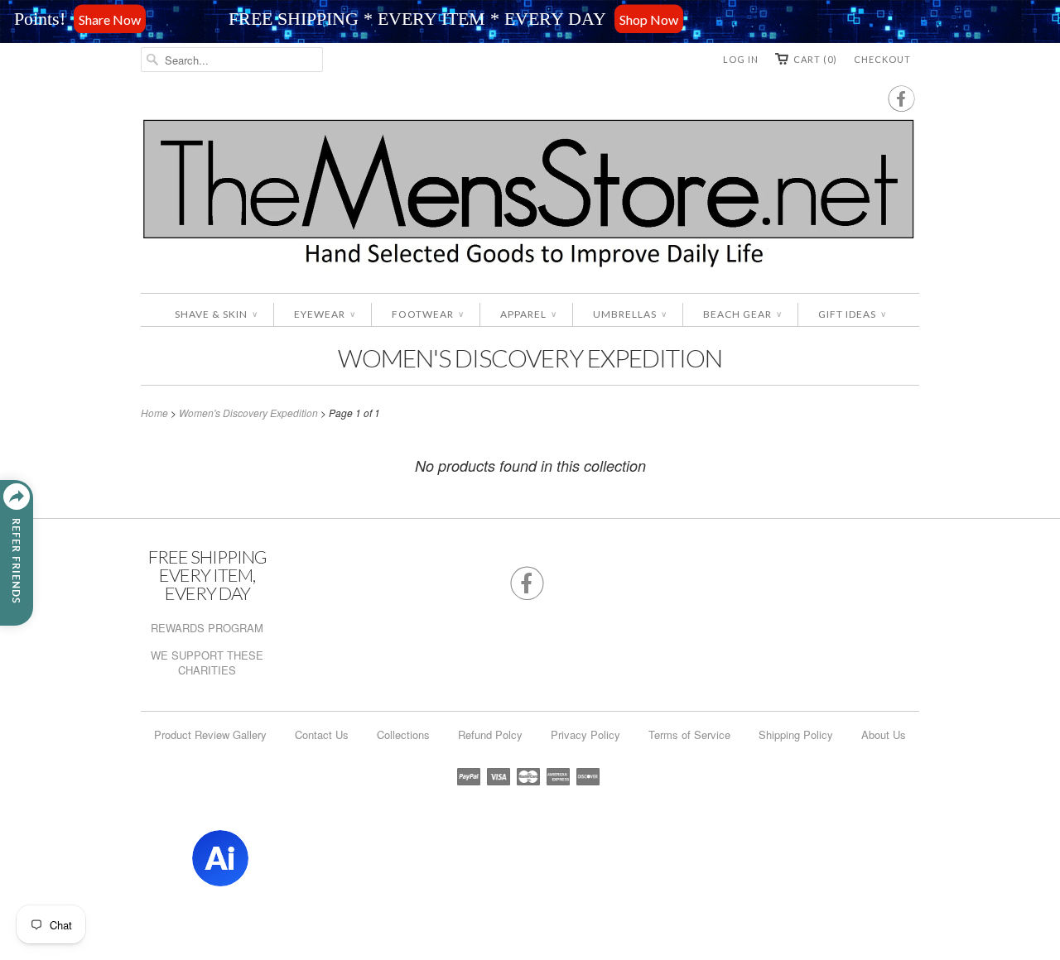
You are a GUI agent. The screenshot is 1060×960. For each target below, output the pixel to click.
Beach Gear (742, 314)
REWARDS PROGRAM (207, 628)
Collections (403, 734)
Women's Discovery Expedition (530, 357)
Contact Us (322, 734)
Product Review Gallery (210, 734)
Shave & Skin (216, 314)
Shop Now (610, 18)
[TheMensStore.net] (530, 197)
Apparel (528, 314)
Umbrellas (629, 314)
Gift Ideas (851, 314)
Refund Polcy (490, 734)
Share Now (71, 18)
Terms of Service (689, 734)
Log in (741, 59)
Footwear (427, 314)
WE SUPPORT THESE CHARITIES (207, 662)
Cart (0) (815, 59)
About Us (883, 734)
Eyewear (324, 314)
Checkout (882, 59)
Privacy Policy (585, 734)
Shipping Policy (796, 734)
